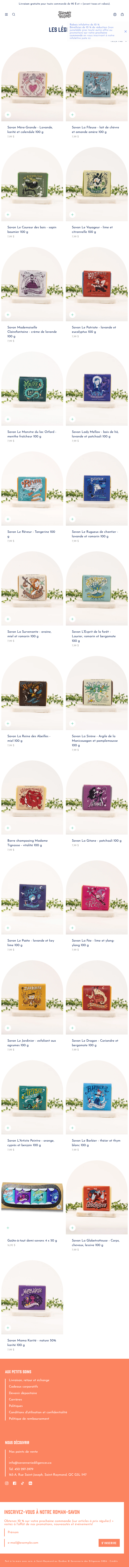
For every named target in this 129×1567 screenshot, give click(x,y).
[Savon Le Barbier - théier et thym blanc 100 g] (97, 1097)
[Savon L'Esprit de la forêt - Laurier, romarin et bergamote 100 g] (97, 588)
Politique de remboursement (29, 1418)
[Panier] (122, 15)
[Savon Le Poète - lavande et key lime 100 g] (32, 897)
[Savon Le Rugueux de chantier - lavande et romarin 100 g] (97, 488)
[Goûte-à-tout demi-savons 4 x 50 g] (32, 1197)
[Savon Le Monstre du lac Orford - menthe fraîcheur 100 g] (32, 388)
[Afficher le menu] (7, 14)
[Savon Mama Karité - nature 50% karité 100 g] (32, 1297)
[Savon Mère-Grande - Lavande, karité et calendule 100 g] (32, 84)
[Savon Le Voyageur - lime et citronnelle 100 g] (97, 184)
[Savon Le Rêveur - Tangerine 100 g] (32, 488)
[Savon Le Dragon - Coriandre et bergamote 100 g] (97, 997)
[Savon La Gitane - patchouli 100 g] (97, 797)
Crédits (114, 1561)
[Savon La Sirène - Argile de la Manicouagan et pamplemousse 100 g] (97, 693)
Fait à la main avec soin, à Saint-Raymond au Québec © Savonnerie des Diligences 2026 (56, 1561)
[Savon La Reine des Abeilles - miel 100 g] (32, 693)
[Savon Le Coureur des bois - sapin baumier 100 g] (32, 184)
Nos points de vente (23, 1451)
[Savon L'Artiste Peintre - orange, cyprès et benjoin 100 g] (32, 1097)
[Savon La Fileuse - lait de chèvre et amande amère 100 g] (97, 84)
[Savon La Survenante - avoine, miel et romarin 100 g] (32, 588)
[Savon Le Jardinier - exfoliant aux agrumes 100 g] (32, 997)
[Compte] (115, 15)
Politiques (16, 1406)
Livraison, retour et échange (29, 1380)
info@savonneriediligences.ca (30, 1463)
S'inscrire (109, 1543)
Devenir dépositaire (23, 1393)
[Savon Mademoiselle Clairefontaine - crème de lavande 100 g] (32, 284)
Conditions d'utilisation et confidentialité (38, 1412)
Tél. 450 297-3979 (21, 1469)
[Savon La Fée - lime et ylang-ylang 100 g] (97, 897)
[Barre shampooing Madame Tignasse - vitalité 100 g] (32, 797)
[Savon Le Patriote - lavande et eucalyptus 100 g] (97, 284)
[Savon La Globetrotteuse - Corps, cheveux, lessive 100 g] (97, 1197)
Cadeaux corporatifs (23, 1386)
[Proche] (125, 31)
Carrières (15, 1399)
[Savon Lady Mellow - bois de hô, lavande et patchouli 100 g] (97, 388)
